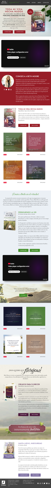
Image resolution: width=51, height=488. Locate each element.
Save (5, 154)
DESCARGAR (19, 154)
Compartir (23, 295)
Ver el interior (35, 125)
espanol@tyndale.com (30, 483)
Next (46, 293)
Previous (3, 293)
